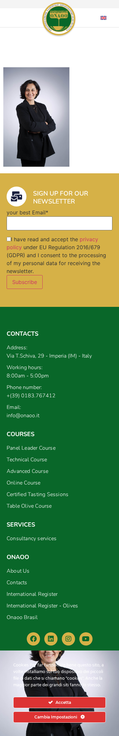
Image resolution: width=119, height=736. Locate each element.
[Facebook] (33, 639)
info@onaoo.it (23, 415)
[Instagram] (68, 639)
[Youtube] (86, 639)
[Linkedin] (51, 639)
